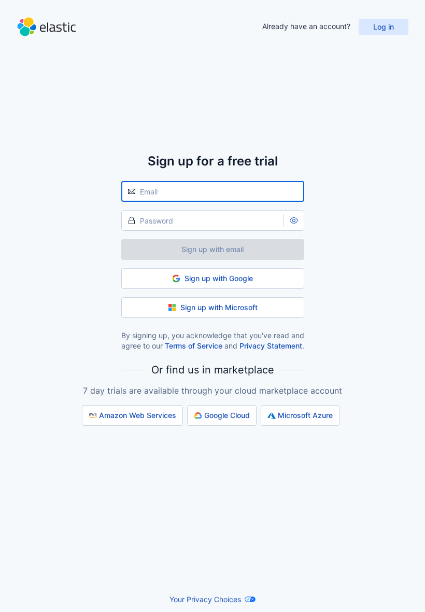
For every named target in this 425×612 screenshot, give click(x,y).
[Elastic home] (46, 27)
